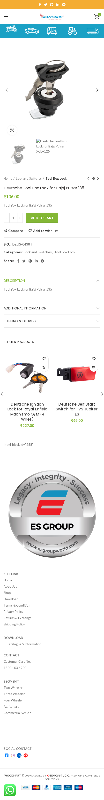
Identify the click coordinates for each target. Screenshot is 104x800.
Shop (7, 593)
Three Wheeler (14, 694)
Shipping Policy (14, 624)
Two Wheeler (13, 688)
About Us (10, 586)
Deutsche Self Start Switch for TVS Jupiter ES (77, 409)
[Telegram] (64, 4)
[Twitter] (45, 4)
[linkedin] (58, 4)
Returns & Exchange (17, 618)
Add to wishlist (45, 230)
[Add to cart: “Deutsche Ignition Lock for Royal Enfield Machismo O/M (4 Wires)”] (44, 367)
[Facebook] (39, 4)
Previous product (88, 178)
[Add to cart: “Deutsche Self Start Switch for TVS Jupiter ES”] (93, 367)
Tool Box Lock (56, 178)
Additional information (25, 308)
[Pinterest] (52, 4)
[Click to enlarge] (12, 130)
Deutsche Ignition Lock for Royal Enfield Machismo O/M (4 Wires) (27, 412)
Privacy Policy (13, 612)
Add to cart (42, 218)
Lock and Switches (29, 178)
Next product (98, 178)
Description (14, 280)
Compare (15, 230)
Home (8, 178)
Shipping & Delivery (20, 321)
